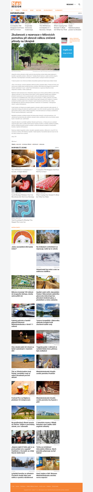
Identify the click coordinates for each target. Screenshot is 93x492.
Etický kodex (55, 486)
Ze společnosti (48, 10)
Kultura (38, 10)
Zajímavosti (58, 10)
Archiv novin (42, 486)
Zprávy (18, 10)
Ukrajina (41, 144)
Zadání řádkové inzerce (32, 486)
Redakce (49, 486)
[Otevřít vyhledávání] (79, 4)
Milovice (19, 144)
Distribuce (22, 486)
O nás (13, 486)
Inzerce (17, 486)
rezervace (35, 144)
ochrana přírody (27, 144)
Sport (32, 10)
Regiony (70, 4)
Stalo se (24, 10)
